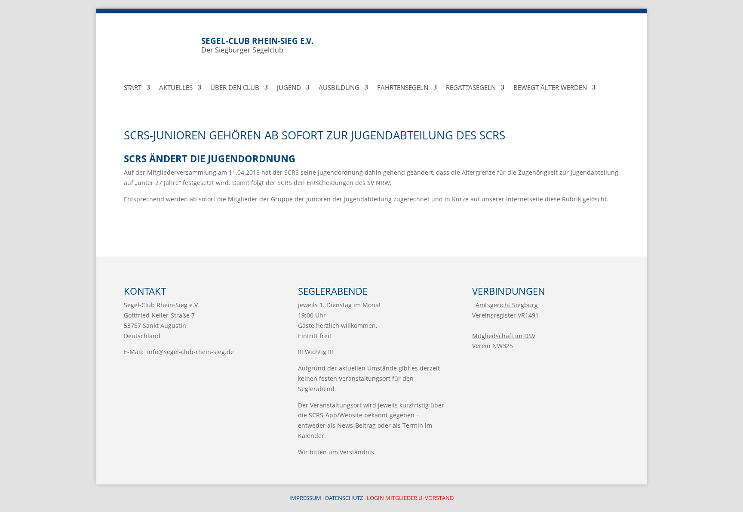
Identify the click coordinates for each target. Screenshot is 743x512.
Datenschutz (344, 498)
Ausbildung (339, 88)
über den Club (234, 88)
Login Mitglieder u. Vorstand (410, 498)
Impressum (305, 498)
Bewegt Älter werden (550, 88)
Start (132, 88)
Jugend (289, 88)
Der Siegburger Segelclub (257, 45)
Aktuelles (176, 88)
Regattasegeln (471, 88)
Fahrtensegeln (402, 88)
